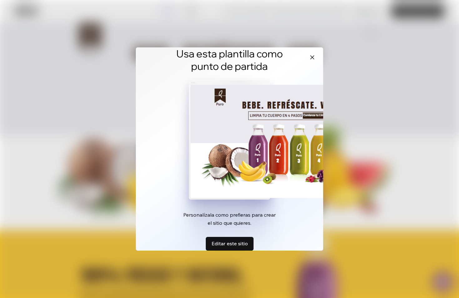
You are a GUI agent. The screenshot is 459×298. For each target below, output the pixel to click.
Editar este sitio (229, 243)
